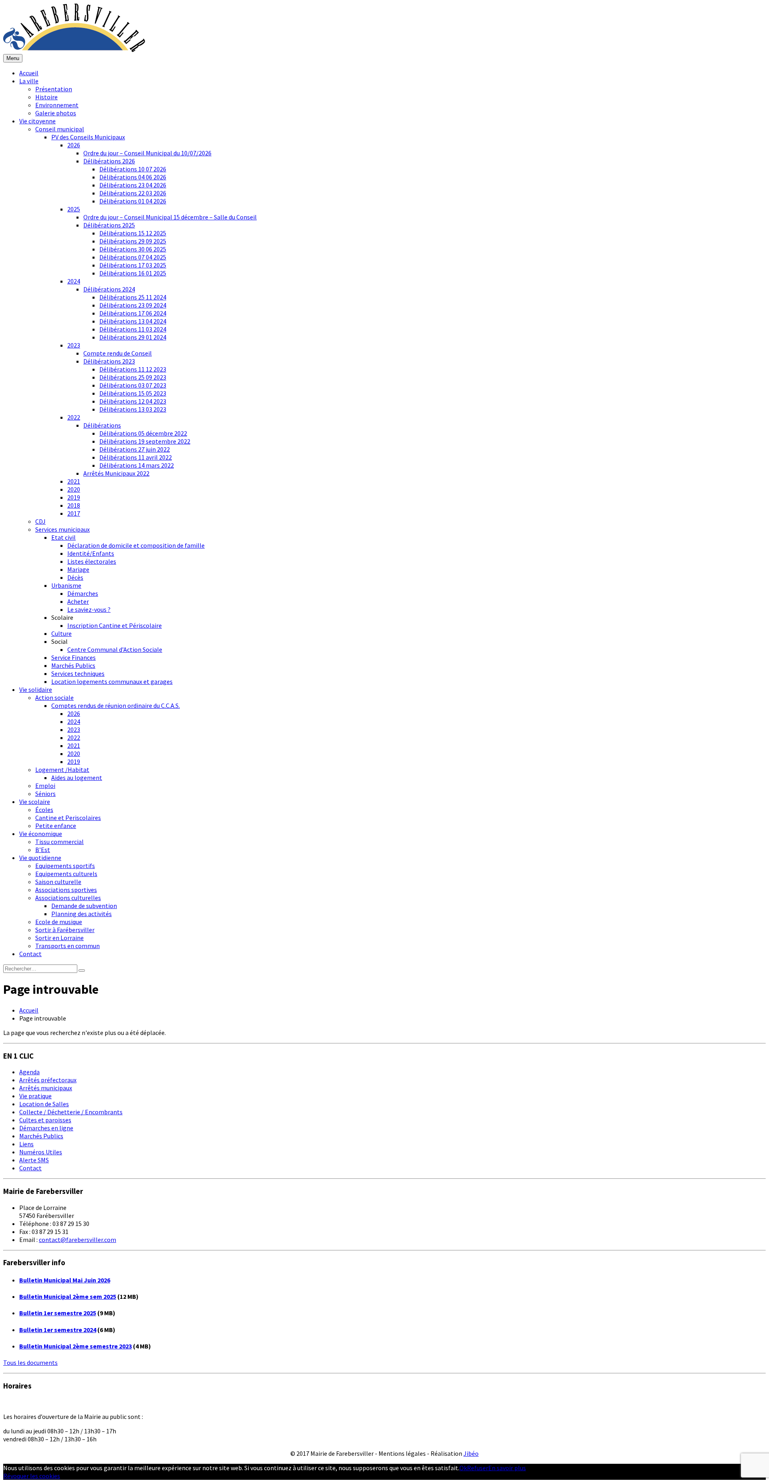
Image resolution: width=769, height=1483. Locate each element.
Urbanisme (66, 585)
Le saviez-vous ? (89, 609)
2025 (73, 209)
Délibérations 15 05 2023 (132, 393)
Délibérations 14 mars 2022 (136, 465)
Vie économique (40, 834)
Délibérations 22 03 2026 (132, 193)
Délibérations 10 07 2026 (132, 169)
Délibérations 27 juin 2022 (134, 449)
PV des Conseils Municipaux (88, 137)
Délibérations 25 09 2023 (132, 377)
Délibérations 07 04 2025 (132, 257)
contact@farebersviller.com (77, 1240)
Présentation (53, 89)
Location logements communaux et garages (112, 681)
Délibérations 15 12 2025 (132, 233)
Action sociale (54, 697)
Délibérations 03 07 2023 (132, 385)
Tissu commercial (59, 842)
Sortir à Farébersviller (65, 930)
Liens (26, 1144)
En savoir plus (507, 1468)
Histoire (46, 97)
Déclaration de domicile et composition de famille (136, 545)
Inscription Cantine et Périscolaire (114, 625)
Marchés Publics (73, 665)
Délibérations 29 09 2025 (132, 241)
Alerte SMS (34, 1160)
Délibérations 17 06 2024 (132, 313)
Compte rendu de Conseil (117, 353)
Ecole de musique (58, 922)
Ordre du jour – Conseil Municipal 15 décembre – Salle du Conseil (170, 217)
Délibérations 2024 (109, 289)
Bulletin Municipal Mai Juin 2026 (64, 1280)
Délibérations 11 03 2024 (132, 329)
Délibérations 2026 (109, 161)
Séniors (45, 794)
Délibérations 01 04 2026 (132, 201)
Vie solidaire (35, 689)
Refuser (477, 1468)
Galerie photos (55, 113)
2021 (73, 481)
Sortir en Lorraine (59, 938)
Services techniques (78, 673)
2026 (73, 145)
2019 (73, 497)
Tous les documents (30, 1362)
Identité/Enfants (90, 553)
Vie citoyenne (37, 121)
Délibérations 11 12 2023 (132, 369)
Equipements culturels (66, 874)
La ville (28, 81)
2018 (73, 505)
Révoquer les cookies (31, 1476)
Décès (75, 577)
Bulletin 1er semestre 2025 (57, 1313)
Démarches (82, 593)
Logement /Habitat (62, 770)
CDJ (40, 521)
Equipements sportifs (65, 866)
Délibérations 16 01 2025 (132, 273)
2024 (73, 281)
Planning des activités (81, 914)
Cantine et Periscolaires (68, 818)
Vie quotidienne (40, 858)
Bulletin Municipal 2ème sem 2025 (67, 1296)
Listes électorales (91, 561)
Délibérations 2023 (109, 361)
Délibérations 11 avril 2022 (135, 457)
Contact (30, 954)
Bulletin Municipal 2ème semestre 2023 (75, 1346)
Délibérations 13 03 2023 (132, 409)
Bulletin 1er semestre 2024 (57, 1330)
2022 (73, 417)
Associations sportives (66, 890)
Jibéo (471, 1453)
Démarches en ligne (46, 1128)
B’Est (42, 850)
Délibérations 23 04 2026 (132, 185)
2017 (73, 513)
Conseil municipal (59, 129)
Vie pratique (35, 1096)
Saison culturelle (58, 882)
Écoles (44, 810)
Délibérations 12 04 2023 (132, 401)
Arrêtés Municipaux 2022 (116, 473)
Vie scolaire (34, 802)
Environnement (57, 105)
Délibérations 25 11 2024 (132, 297)
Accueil (28, 73)
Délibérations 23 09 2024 (132, 305)
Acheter (78, 601)
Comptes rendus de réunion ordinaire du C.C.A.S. (115, 705)
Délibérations (102, 425)
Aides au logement (76, 778)
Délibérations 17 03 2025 (132, 265)
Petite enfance (55, 826)
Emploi (45, 786)
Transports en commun (67, 946)
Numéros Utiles (40, 1152)
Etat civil (63, 537)
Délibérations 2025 (109, 225)
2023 (73, 345)
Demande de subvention (84, 906)
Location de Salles (44, 1104)
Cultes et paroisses (45, 1120)
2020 (73, 489)
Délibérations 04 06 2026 (132, 177)
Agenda (29, 1072)
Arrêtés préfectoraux (47, 1080)
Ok (463, 1468)
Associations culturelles (68, 898)
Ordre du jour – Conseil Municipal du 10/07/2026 (147, 153)
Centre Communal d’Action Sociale (114, 649)
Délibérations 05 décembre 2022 (143, 433)
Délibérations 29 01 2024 (132, 337)
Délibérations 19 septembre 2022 (144, 441)
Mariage (78, 569)
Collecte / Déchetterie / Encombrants (71, 1112)
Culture (61, 633)
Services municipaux (62, 529)
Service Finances (73, 657)
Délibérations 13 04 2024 (132, 321)
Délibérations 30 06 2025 (132, 249)
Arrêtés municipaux (45, 1088)
